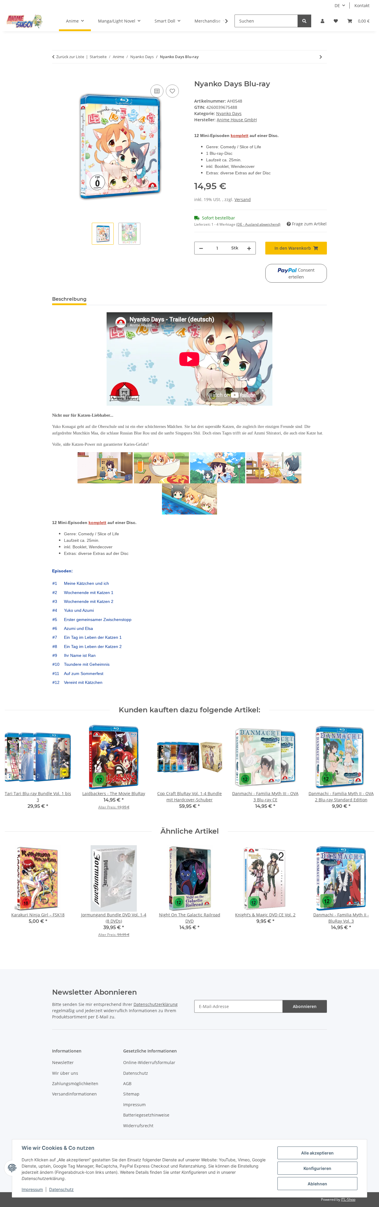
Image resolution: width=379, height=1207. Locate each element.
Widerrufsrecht (138, 1125)
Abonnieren (305, 1006)
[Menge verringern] (201, 248)
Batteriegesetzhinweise (146, 1115)
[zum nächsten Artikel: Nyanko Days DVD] (321, 56)
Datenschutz (61, 1189)
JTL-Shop (348, 1199)
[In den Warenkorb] (57, 76)
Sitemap (131, 1094)
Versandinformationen (74, 1094)
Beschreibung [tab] (69, 299)
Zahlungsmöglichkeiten (75, 1083)
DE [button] (337, 5)
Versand (243, 199)
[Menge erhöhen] (249, 248)
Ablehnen (317, 1183)
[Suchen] (304, 21)
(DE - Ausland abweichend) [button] (258, 224)
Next (365, 771)
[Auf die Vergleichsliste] (156, 91)
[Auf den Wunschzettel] (172, 91)
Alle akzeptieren (317, 1152)
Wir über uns (65, 1073)
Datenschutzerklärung (156, 1004)
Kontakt (362, 5)
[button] (322, 21)
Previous (15, 771)
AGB (127, 1083)
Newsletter (63, 1062)
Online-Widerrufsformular (149, 1062)
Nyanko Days (229, 113)
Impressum (32, 1189)
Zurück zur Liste (70, 56)
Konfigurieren (317, 1168)
